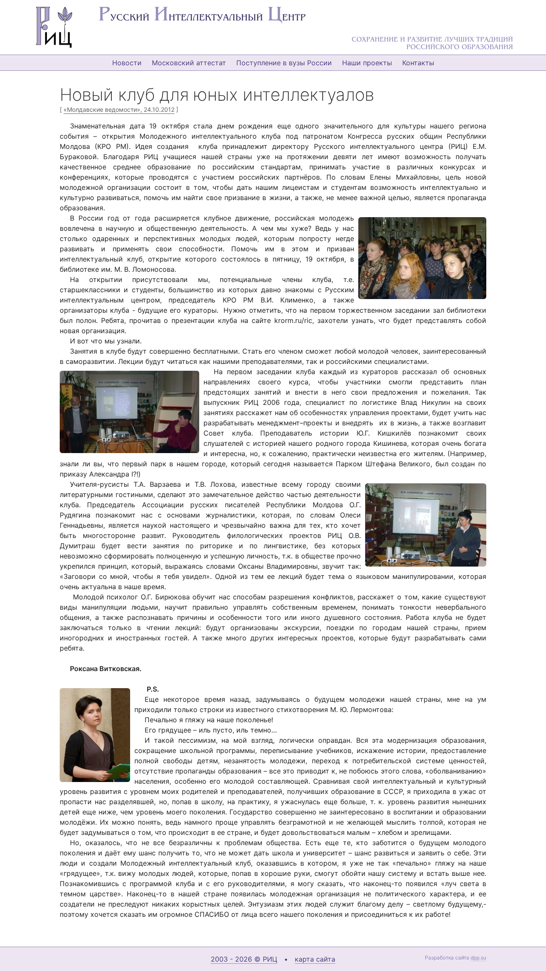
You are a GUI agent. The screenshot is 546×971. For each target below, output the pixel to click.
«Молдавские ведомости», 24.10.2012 (119, 109)
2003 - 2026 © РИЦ (244, 959)
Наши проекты (367, 62)
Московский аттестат (189, 62)
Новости (127, 62)
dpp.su (478, 957)
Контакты (418, 62)
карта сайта (315, 959)
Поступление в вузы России (284, 62)
